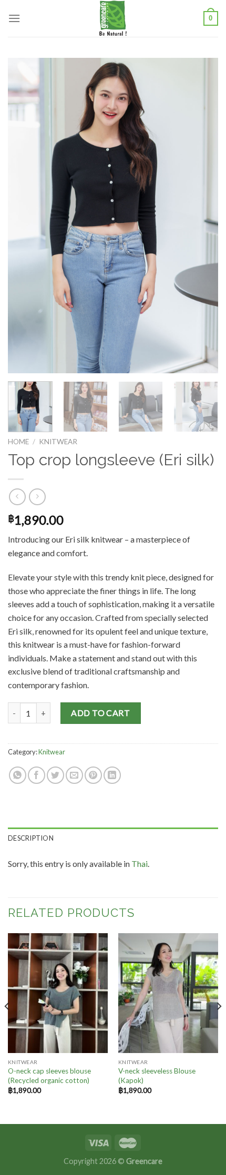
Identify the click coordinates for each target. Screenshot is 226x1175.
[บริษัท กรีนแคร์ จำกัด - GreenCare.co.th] (113, 18)
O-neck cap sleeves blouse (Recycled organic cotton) (49, 1076)
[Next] (200, 215)
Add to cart (100, 713)
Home (18, 441)
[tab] (113, 838)
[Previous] (25, 215)
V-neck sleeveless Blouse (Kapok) (157, 1076)
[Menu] (14, 18)
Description (31, 838)
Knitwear (58, 441)
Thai (139, 864)
